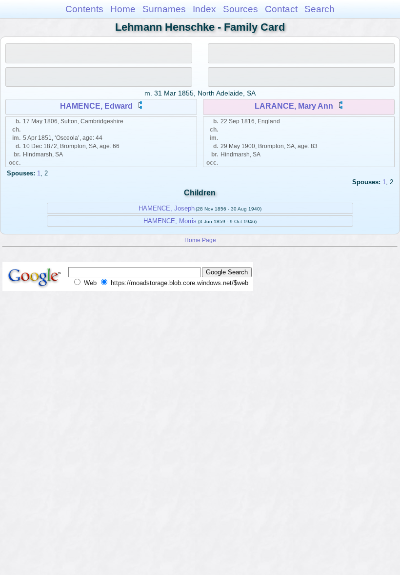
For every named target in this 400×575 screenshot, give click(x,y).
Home (123, 9)
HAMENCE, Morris (170, 221)
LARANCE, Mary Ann (294, 106)
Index (204, 9)
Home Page (200, 240)
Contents (84, 9)
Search (319, 9)
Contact (281, 9)
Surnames (164, 9)
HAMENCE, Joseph (167, 208)
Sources (240, 9)
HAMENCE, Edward (96, 106)
